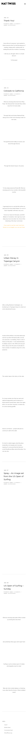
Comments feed (8, 730)
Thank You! (9, 20)
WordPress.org (8, 733)
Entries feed (7, 727)
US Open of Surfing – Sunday (14, 587)
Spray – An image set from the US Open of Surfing (14, 476)
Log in (5, 724)
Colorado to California (14, 91)
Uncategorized (11, 25)
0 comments (17, 23)
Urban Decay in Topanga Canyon (12, 259)
